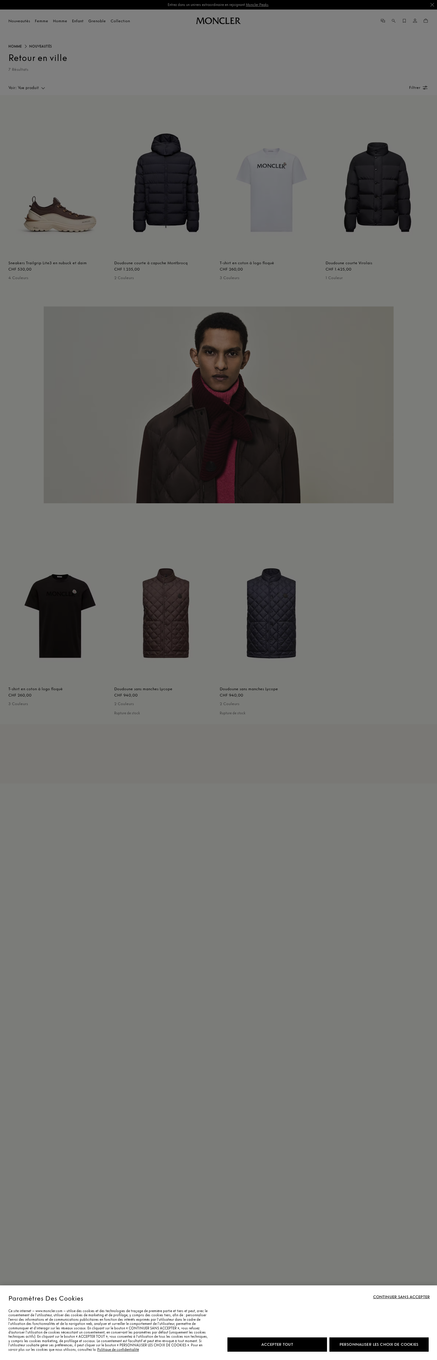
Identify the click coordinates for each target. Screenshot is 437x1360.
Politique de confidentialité (118, 1350)
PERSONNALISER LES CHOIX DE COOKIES (379, 1344)
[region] (218, 1322)
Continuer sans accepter (401, 1297)
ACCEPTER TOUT (277, 1344)
